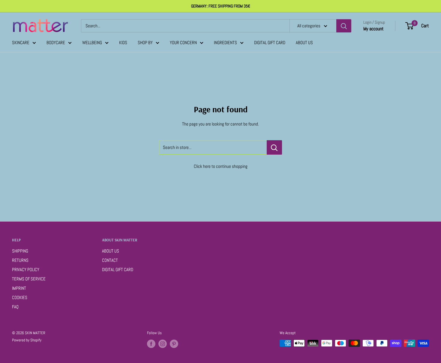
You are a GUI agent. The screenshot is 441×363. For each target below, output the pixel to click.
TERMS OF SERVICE (29, 279)
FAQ (15, 307)
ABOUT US (304, 42)
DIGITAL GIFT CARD (269, 42)
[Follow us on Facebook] (151, 344)
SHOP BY (145, 42)
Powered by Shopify (26, 340)
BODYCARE (55, 42)
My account (373, 29)
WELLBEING (92, 42)
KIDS (123, 42)
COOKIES (19, 297)
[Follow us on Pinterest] (174, 344)
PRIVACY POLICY (25, 269)
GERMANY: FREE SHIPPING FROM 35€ (220, 6)
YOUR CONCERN (183, 42)
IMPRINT (19, 288)
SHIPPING (20, 251)
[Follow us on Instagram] (162, 344)
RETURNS (20, 260)
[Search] (343, 25)
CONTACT (110, 260)
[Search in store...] (274, 147)
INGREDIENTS (225, 42)
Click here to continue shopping (221, 166)
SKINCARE (20, 42)
